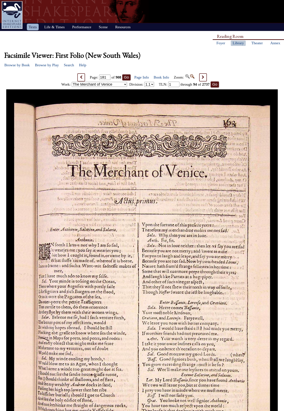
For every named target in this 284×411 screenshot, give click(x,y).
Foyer (220, 43)
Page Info (141, 77)
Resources (123, 27)
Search (69, 65)
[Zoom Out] (192, 77)
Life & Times (54, 27)
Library (238, 43)
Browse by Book (17, 65)
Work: (66, 84)
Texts (33, 27)
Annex (275, 43)
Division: (136, 84)
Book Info (161, 77)
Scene (103, 27)
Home (12, 15)
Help (82, 65)
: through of (184, 84)
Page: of (105, 77)
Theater (257, 43)
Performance (81, 27)
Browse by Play (47, 65)
